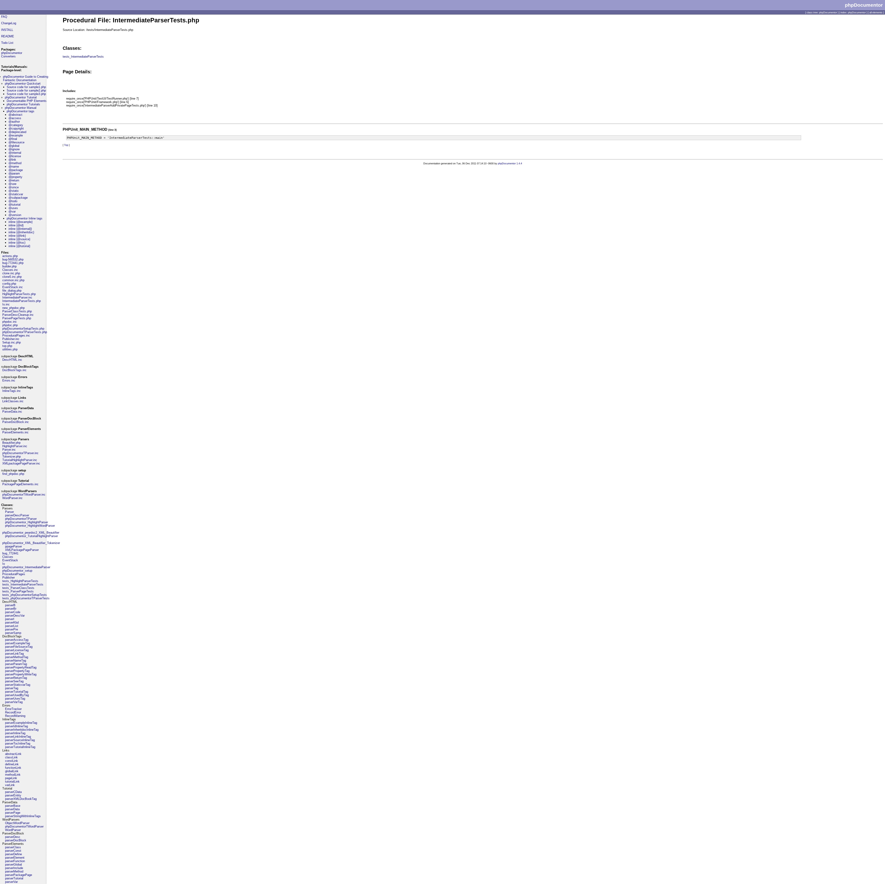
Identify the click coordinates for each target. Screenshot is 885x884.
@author (14, 121)
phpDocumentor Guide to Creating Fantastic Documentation (25, 78)
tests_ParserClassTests (18, 588)
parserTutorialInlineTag (20, 747)
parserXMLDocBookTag (21, 799)
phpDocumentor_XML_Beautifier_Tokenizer (31, 543)
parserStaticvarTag (17, 684)
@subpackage (18, 197)
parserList (11, 626)
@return (14, 180)
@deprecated (17, 132)
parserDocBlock (15, 840)
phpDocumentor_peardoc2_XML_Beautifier (30, 532)
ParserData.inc (12, 411)
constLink (11, 761)
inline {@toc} (17, 242)
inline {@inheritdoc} (21, 232)
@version (15, 215)
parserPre (11, 629)
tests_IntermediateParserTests (22, 584)
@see (12, 184)
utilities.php (10, 349)
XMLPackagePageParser (22, 550)
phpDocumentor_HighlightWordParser (30, 525)
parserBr (10, 608)
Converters (8, 56)
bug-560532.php (13, 259)
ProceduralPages (13, 574)
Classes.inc (10, 270)
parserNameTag (15, 660)
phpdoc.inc (9, 321)
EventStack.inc (12, 287)
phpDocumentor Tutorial (21, 97)
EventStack (10, 560)
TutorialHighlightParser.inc (19, 460)
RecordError (13, 712)
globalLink (11, 771)
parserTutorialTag (16, 691)
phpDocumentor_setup (17, 570)
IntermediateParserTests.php (21, 301)
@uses (13, 208)
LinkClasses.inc (13, 401)
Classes (7, 557)
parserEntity (13, 795)
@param (14, 173)
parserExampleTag (17, 643)
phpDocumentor (11, 53)
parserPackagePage (18, 875)
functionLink (13, 767)
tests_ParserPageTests (18, 591)
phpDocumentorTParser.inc (20, 453)
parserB (10, 605)
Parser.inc (9, 449)
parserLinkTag (14, 653)
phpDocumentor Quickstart (23, 83)
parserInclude (14, 868)
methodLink (13, 774)
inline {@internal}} (20, 229)
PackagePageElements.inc (20, 484)
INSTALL (7, 30)
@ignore (14, 149)
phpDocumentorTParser (21, 518)
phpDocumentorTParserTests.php (24, 332)
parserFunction (15, 861)
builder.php (9, 266)
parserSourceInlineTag (20, 740)
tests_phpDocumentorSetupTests (24, 595)
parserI (9, 619)
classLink (11, 757)
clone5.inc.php (12, 276)
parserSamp (13, 633)
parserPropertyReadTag (20, 667)
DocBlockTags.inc (14, 370)
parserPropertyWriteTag (20, 674)
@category (16, 125)
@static (14, 190)
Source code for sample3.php (26, 94)
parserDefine (13, 854)
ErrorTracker (13, 709)
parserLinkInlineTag (18, 736)
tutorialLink (12, 781)
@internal (15, 152)
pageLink (11, 778)
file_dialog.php (11, 290)
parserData (12, 809)
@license (15, 156)
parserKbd (12, 622)
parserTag (11, 688)
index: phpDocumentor (853, 12)
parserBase (12, 805)
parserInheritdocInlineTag (21, 729)
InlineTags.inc (11, 391)
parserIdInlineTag (16, 726)
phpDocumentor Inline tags (24, 218)
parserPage (12, 812)
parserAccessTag (16, 640)
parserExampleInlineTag (21, 722)
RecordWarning (15, 716)
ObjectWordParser (17, 823)
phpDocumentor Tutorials (23, 104)
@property (15, 177)
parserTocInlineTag (17, 743)
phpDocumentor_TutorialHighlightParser (31, 536)
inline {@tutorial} (19, 246)
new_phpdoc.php (13, 308)
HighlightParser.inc (14, 446)
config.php (9, 283)
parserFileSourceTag (18, 646)
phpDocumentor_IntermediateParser (26, 567)
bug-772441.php (13, 263)
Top (66, 145)
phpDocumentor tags (20, 111)
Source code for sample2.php (26, 90)
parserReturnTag (16, 678)
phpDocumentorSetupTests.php (23, 328)
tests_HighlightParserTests (20, 581)
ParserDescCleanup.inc (18, 314)
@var (12, 211)
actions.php (10, 256)
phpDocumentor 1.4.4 (510, 163)
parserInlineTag (15, 733)
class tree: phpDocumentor (822, 12)
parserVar (11, 882)
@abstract (15, 114)
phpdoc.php (10, 325)
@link (12, 159)
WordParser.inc (12, 498)
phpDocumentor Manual (20, 107)
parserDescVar (15, 615)
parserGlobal (13, 864)
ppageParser (13, 546)
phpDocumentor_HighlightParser (26, 522)
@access (15, 118)
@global (14, 146)
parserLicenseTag (17, 650)
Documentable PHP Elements (27, 101)
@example (16, 135)
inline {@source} (19, 239)
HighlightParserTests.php (19, 294)
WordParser (13, 830)
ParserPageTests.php (16, 318)
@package (16, 170)
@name (14, 166)
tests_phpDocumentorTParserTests (26, 598)
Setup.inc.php (11, 342)
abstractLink (13, 754)
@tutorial (15, 204)
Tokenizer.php (11, 456)
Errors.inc (8, 380)
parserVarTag (14, 702)
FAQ (4, 16)
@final (13, 139)
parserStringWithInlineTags (23, 816)
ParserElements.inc (15, 432)
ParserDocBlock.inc (15, 422)
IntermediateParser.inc (17, 297)
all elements (875, 12)
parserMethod (14, 871)
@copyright (16, 128)
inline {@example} (20, 222)
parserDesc (12, 837)
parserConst (13, 850)
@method (15, 163)
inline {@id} (16, 225)
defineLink (12, 764)
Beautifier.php (11, 442)
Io (3, 563)
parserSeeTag (14, 681)
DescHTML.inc (12, 359)
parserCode (12, 612)
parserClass (13, 847)
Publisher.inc (10, 339)
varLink (10, 785)
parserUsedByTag (17, 695)
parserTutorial (14, 878)
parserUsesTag (15, 698)
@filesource (16, 142)
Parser (9, 512)
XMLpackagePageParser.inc (21, 463)
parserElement (14, 857)
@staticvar (16, 194)
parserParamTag (16, 664)
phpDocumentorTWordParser (24, 826)
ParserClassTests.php (17, 311)
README (7, 36)
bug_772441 (10, 553)
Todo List (7, 42)
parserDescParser (17, 515)
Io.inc (6, 304)
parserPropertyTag (17, 671)
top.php (7, 346)
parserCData (13, 792)
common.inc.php (13, 280)
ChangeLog (8, 23)
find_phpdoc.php (13, 474)
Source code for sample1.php (26, 87)
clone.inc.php (11, 273)
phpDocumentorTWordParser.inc (23, 494)
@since (14, 187)
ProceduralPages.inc (16, 335)
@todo (13, 201)
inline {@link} (17, 235)
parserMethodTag (16, 657)
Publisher (8, 577)
